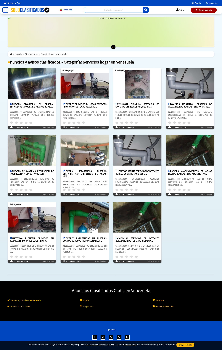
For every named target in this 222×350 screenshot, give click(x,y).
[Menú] (5, 10)
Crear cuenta (211, 3)
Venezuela (17, 54)
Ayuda (198, 3)
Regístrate (87, 306)
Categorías (33, 54)
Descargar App (14, 3)
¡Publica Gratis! (205, 10)
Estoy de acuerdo (185, 345)
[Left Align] (146, 10)
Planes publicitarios (165, 306)
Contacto (160, 300)
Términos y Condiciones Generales (26, 300)
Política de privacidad (20, 306)
